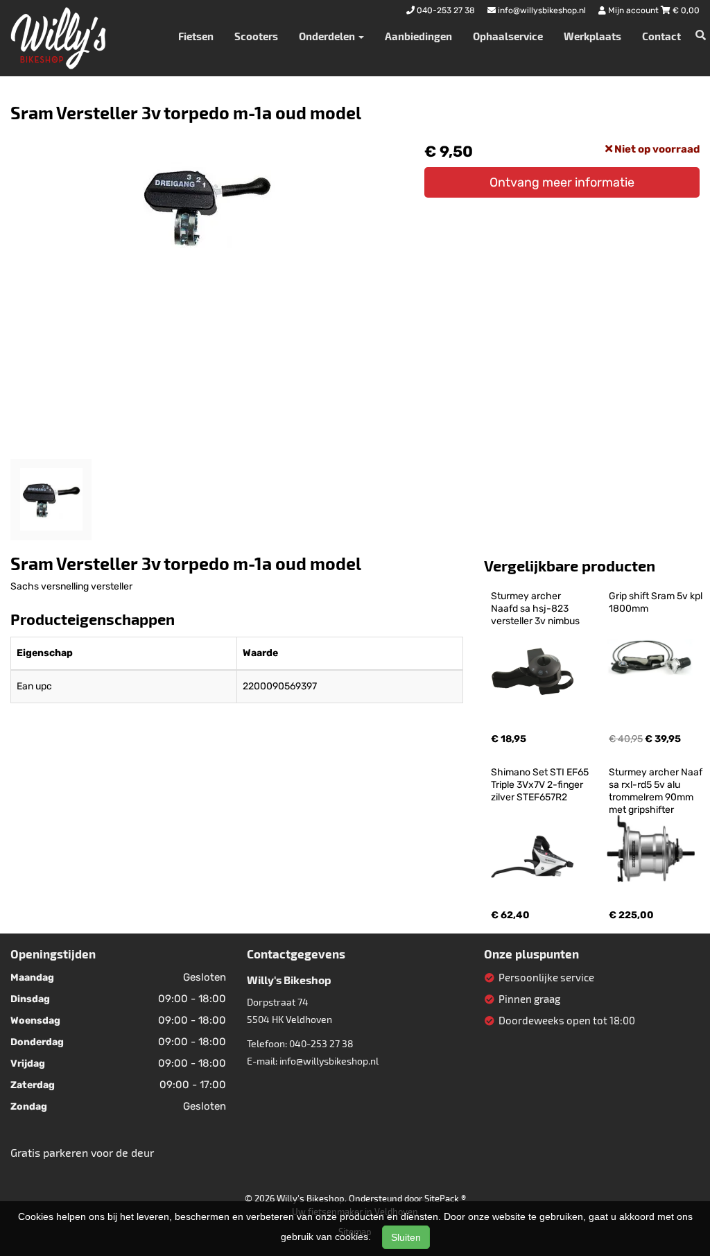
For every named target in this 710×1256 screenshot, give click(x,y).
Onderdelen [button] (328, 36)
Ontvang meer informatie (562, 182)
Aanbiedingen (418, 36)
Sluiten (406, 1237)
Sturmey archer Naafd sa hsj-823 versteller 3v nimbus (535, 608)
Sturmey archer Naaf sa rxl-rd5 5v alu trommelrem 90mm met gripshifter (656, 791)
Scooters (256, 36)
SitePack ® (445, 1198)
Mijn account (633, 10)
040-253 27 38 (321, 1043)
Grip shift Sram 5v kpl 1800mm (656, 602)
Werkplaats (592, 36)
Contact (661, 36)
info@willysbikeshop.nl (329, 1061)
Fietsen (196, 36)
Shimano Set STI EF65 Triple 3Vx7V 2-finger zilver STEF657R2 (541, 784)
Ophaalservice (508, 36)
